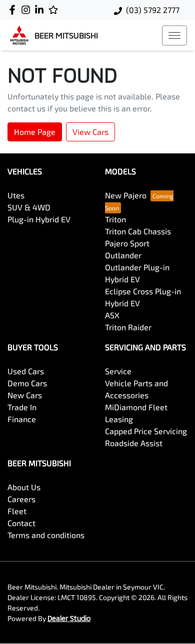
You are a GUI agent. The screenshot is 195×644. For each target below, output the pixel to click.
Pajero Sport (127, 243)
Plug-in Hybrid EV (39, 219)
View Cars (90, 131)
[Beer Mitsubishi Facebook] (14, 9)
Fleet (17, 511)
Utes (16, 195)
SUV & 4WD (29, 207)
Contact (22, 523)
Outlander (123, 255)
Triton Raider (128, 327)
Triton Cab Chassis (138, 231)
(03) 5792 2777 (153, 9)
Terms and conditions (46, 535)
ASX (112, 315)
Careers (22, 499)
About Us (24, 487)
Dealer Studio (69, 618)
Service (118, 371)
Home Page (35, 131)
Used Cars (26, 371)
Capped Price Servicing (146, 431)
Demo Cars (27, 383)
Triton (115, 219)
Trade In (22, 407)
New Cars (25, 395)
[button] (174, 35)
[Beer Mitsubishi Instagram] (27, 9)
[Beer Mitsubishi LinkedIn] (41, 9)
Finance (22, 419)
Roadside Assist (133, 443)
